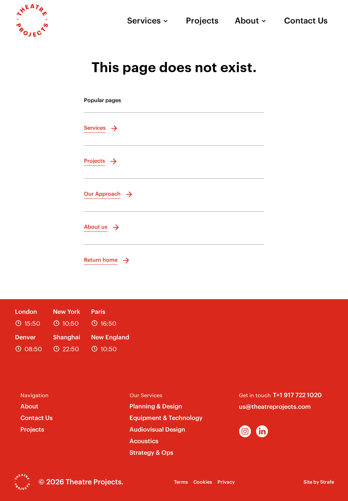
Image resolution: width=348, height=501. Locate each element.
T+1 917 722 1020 (297, 395)
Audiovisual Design (157, 429)
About (247, 20)
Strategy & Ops (151, 452)
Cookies (202, 482)
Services (144, 20)
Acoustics (143, 441)
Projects (202, 20)
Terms (181, 482)
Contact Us (306, 20)
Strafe (327, 482)
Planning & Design (155, 406)
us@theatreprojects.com (275, 406)
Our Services (145, 395)
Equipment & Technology (166, 418)
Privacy (226, 482)
